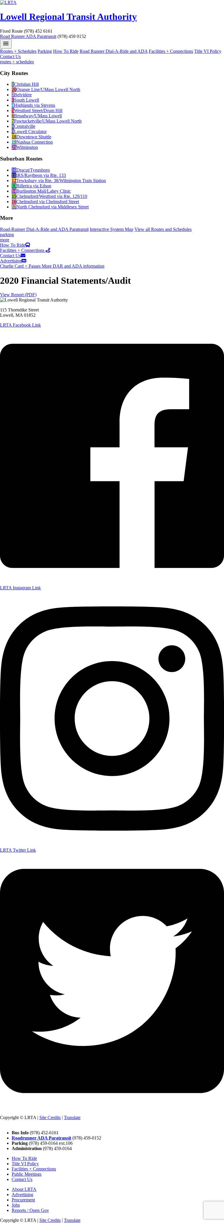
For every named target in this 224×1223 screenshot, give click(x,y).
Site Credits (50, 1117)
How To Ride (65, 51)
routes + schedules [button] (17, 61)
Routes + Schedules (18, 51)
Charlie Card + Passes (21, 266)
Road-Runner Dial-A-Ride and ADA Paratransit (44, 229)
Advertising (11, 260)
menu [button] (5, 43)
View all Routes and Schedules (163, 229)
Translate (72, 1117)
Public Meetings (26, 1174)
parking (7, 234)
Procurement (23, 1199)
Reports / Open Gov (30, 1210)
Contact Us (10, 56)
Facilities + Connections (171, 51)
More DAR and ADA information (73, 266)
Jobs (16, 1205)
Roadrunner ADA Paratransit (41, 1137)
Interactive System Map (111, 229)
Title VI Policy (207, 51)
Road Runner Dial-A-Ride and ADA (114, 51)
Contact (7, 1122)
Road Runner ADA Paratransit (28, 36)
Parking (45, 51)
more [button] (4, 239)
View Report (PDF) (18, 294)
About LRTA (24, 1189)
